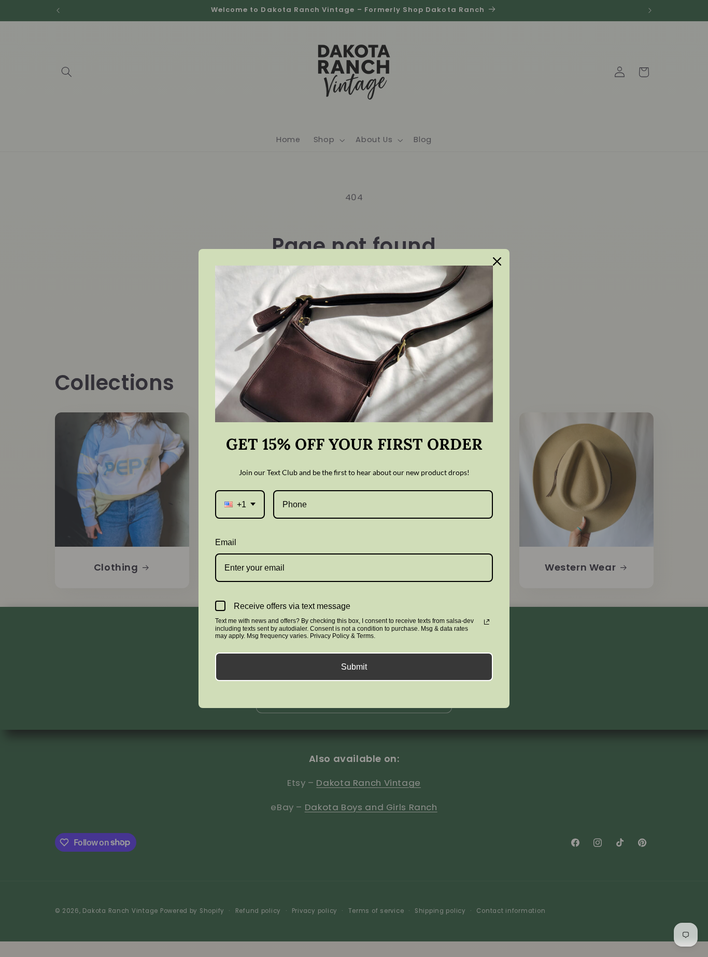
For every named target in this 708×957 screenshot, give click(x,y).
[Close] (497, 261)
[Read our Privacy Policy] (486, 622)
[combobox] (240, 504)
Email (225, 542)
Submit (354, 666)
